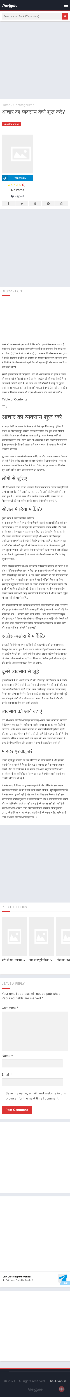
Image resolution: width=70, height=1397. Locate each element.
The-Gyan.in (57, 1381)
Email (7, 1074)
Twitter (21, 203)
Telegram (48, 203)
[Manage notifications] (61, 1389)
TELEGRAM (20, 178)
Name (7, 1056)
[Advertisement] (35, 60)
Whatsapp (61, 203)
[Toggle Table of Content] (4, 407)
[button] (65, 16)
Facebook (8, 203)
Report (19, 196)
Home (6, 105)
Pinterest (35, 203)
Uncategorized (23, 105)
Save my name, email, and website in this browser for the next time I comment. (36, 1096)
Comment (10, 1008)
